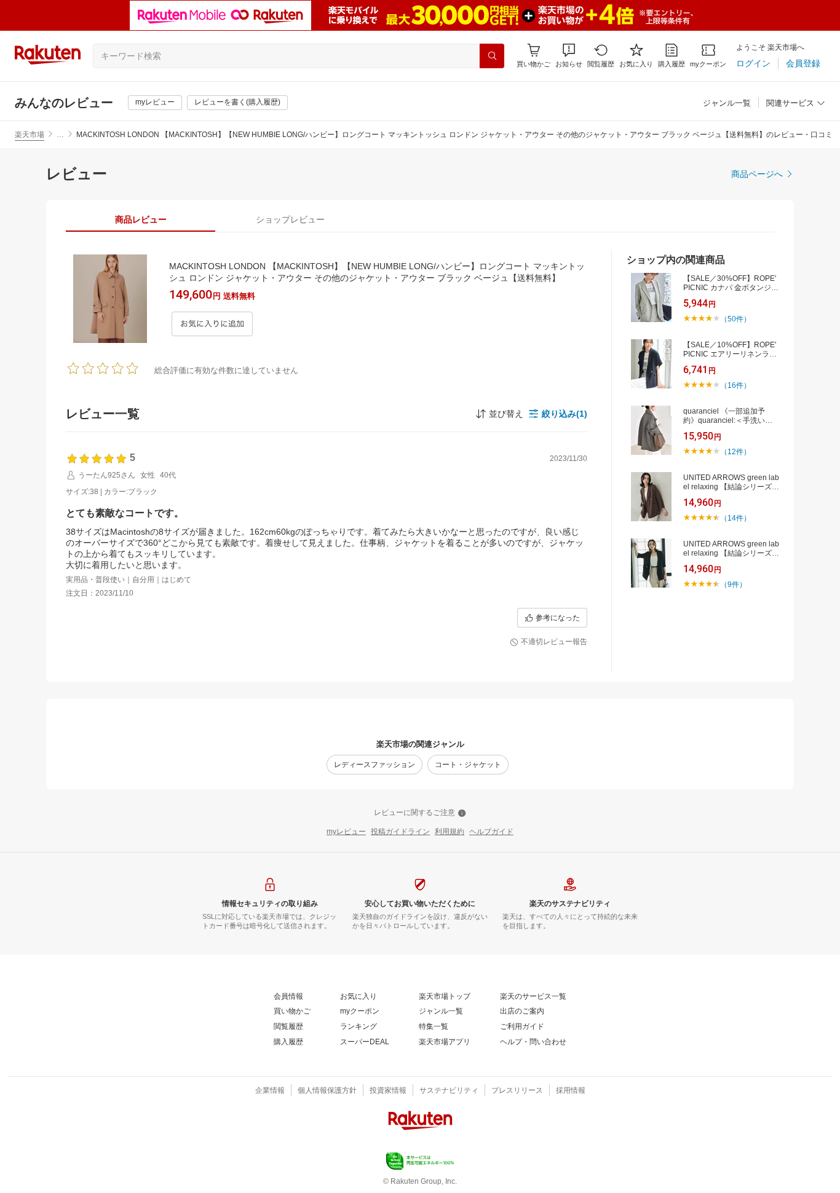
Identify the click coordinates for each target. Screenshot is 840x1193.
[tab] (140, 219)
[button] (568, 55)
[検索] (492, 56)
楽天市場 (29, 134)
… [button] (60, 134)
